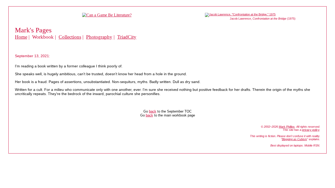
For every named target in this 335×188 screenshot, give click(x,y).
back (152, 111)
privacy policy (310, 129)
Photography (99, 37)
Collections (70, 37)
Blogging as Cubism (294, 139)
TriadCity (126, 37)
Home (21, 37)
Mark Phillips (287, 126)
